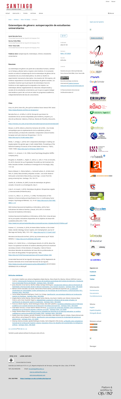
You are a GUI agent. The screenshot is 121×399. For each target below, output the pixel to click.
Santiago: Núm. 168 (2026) (45, 283)
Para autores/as (94, 293)
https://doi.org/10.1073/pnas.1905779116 (30, 149)
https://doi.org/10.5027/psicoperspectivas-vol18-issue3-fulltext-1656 (30, 255)
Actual (8, 13)
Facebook (93, 272)
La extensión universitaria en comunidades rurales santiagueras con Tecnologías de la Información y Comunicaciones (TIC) (47, 289)
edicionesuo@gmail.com (37, 375)
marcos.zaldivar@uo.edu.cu (38, 372)
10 (21, 329)
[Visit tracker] (90, 30)
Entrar (107, 1)
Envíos (25, 13)
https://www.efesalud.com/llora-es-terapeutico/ (23, 110)
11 (23, 329)
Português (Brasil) (95, 313)
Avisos (41, 13)
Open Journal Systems (97, 22)
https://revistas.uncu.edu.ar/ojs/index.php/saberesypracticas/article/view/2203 (34, 124)
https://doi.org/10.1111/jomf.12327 (45, 232)
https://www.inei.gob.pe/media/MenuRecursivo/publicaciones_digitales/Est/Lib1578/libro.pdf (38, 223)
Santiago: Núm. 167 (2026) (58, 309)
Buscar (111, 13)
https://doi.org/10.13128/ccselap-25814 (21, 137)
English (92, 307)
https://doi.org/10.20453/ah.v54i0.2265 (28, 239)
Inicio (10, 19)
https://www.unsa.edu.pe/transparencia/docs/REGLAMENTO (28, 264)
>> (26, 329)
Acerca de (16, 13)
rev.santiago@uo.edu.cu (36, 369)
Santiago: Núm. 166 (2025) (20, 292)
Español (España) (95, 310)
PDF (64, 36)
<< (9, 329)
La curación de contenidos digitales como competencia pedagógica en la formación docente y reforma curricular (47, 308)
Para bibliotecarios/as (96, 296)
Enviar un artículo (96, 38)
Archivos (33, 13)
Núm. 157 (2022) (25, 19)
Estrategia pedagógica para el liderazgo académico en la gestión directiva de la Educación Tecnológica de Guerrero (47, 305)
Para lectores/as (94, 290)
